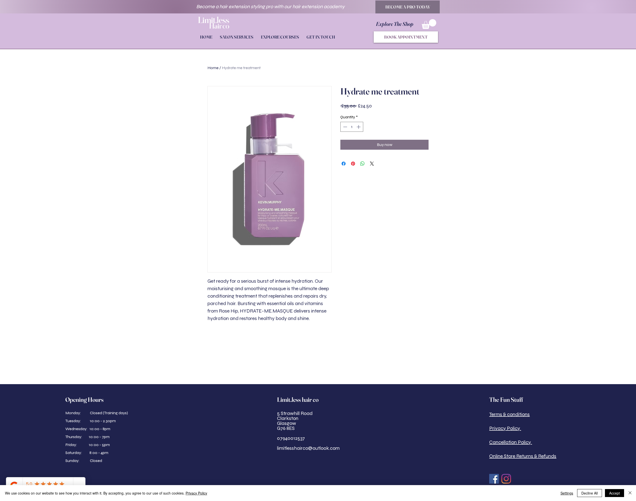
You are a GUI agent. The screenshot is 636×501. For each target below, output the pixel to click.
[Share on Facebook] (344, 164)
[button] (429, 24)
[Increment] (359, 127)
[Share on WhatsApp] (362, 164)
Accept (614, 493)
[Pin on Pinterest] (353, 164)
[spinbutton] (352, 127)
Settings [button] (566, 493)
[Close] (630, 493)
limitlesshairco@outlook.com (308, 448)
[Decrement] (344, 127)
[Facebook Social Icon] (494, 479)
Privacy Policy (196, 493)
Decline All (589, 493)
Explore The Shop (395, 23)
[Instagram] (506, 479)
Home (213, 67)
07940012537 (291, 438)
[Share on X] (372, 164)
